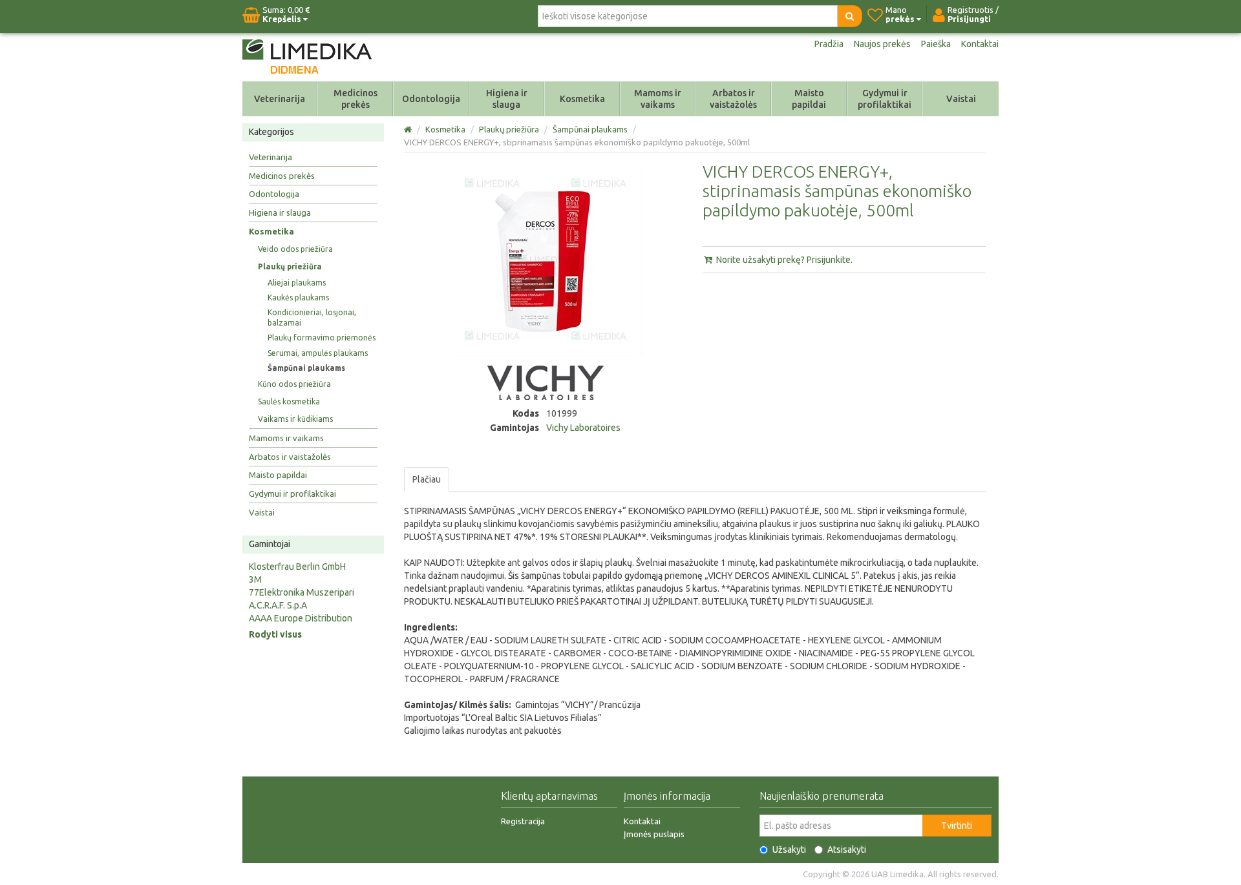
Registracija (523, 821)
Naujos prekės (882, 44)
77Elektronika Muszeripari (301, 592)
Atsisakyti (846, 849)
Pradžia (828, 44)
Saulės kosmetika (289, 401)
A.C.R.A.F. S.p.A (278, 605)
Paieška (936, 44)
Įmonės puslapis (654, 833)
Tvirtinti (956, 825)
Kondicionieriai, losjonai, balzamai (312, 317)
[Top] (409, 129)
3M (255, 579)
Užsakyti (789, 849)
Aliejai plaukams (297, 282)
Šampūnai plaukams (306, 368)
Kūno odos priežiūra (294, 384)
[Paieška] (849, 16)
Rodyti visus (275, 634)
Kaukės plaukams (298, 297)
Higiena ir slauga (506, 99)
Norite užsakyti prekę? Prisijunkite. (783, 260)
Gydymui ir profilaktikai (884, 99)
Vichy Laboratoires (583, 427)
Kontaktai (980, 44)
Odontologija (431, 99)
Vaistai (961, 99)
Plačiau (426, 479)
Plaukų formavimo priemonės (322, 337)
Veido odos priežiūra (295, 249)
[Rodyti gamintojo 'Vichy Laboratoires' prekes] (545, 382)
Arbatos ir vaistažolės (733, 99)
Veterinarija (279, 99)
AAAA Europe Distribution (300, 618)
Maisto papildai (809, 99)
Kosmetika (582, 99)
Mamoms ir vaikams (657, 99)
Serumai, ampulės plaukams (318, 353)
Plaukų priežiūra (290, 266)
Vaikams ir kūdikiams (295, 419)
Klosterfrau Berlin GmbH (297, 566)
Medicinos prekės (355, 99)
